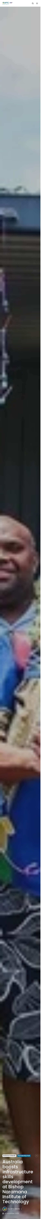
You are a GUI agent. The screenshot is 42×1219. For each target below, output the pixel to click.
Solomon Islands (9, 1156)
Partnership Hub (24, 1156)
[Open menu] (37, 3)
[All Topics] (36, 1155)
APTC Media (15, 1209)
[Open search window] (33, 3)
